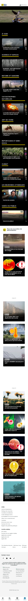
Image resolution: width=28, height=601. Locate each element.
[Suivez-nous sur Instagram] (7, 558)
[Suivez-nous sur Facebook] (3, 558)
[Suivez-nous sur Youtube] (10, 558)
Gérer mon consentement (8, 518)
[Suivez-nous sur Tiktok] (14, 558)
